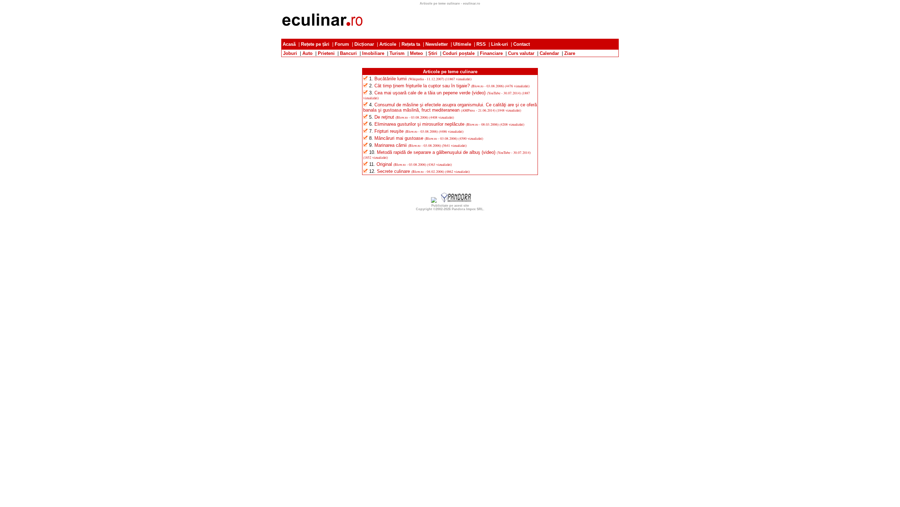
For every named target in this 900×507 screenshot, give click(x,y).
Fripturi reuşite (389, 131)
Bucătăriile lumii (390, 78)
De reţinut (384, 117)
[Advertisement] (491, 21)
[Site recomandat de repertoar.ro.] (434, 201)
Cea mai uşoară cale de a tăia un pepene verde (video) (430, 92)
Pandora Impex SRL (467, 209)
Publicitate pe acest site (450, 205)
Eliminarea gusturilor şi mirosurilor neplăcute (419, 124)
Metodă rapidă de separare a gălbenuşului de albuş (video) (436, 152)
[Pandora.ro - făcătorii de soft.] (456, 201)
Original (384, 164)
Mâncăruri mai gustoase (398, 138)
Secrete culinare (393, 171)
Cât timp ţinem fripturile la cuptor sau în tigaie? (422, 85)
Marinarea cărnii (390, 145)
